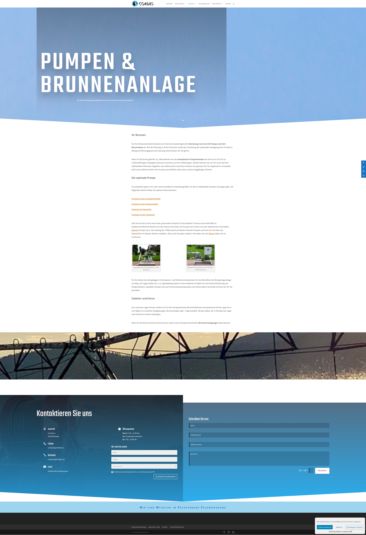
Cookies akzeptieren (325, 527)
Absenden (322, 470)
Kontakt (228, 4)
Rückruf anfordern (167, 476)
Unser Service (179, 4)
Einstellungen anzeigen (354, 527)
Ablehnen (339, 527)
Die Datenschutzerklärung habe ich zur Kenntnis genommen (133, 472)
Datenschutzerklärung (335, 531)
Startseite (169, 4)
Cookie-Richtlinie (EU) (177, 527)
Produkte (191, 4)
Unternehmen (216, 4)
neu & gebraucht (204, 4)
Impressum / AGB (347, 531)
